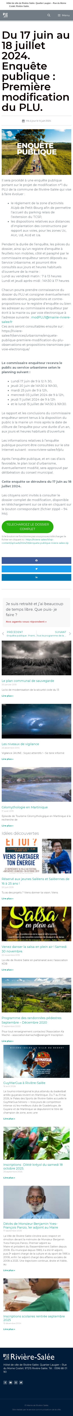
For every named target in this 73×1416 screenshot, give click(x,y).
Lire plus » (7, 696)
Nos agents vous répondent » (26, 621)
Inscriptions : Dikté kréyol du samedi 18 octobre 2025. (33, 1166)
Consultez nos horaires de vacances (46, 6)
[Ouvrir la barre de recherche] (49, 15)
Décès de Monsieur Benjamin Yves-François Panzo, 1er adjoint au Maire (30, 1225)
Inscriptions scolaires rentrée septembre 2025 (34, 1318)
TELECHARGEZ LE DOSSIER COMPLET (27, 527)
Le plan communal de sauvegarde (28, 681)
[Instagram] (16, 1382)
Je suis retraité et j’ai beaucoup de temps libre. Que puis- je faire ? (34, 609)
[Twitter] (21, 1382)
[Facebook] (5, 1382)
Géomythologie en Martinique (25, 807)
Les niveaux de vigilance (20, 744)
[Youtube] (10, 1382)
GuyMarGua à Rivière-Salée (24, 1083)
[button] (36, 560)
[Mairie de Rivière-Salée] (5, 15)
